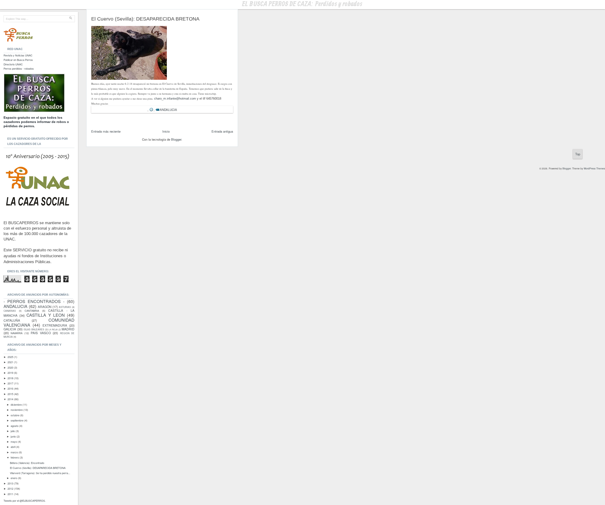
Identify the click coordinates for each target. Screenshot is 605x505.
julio (13, 431)
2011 (11, 494)
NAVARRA (16, 333)
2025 (11, 357)
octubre (15, 415)
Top (577, 154)
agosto (15, 426)
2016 (11, 388)
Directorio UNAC (13, 64)
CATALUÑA (12, 320)
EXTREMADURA (55, 325)
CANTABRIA (32, 310)
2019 (11, 373)
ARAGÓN (45, 306)
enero (14, 478)
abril (13, 447)
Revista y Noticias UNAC (18, 55)
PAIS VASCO (41, 333)
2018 (11, 378)
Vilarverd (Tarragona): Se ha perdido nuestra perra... (40, 473)
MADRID (68, 329)
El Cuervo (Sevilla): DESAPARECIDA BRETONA (37, 468)
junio (14, 436)
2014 (11, 399)
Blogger (176, 139)
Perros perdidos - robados (19, 68)
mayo (14, 441)
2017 (11, 383)
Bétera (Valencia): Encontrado (27, 463)
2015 (11, 394)
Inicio (166, 131)
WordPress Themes (594, 168)
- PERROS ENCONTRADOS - (34, 301)
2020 (11, 367)
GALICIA (10, 329)
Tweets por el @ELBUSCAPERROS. (25, 500)
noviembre (17, 410)
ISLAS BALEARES (34, 329)
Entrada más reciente (106, 131)
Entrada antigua (222, 131)
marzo (15, 452)
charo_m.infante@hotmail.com (175, 98)
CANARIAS (10, 310)
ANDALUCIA (168, 109)
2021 (11, 362)
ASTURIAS (65, 307)
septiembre (17, 420)
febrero (15, 457)
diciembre (16, 404)
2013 (11, 483)
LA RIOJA (53, 329)
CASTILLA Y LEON (45, 315)
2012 (11, 488)
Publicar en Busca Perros (18, 60)
